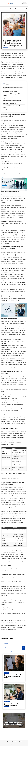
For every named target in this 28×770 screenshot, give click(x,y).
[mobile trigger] (2, 3)
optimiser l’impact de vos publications (8, 66)
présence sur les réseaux (6, 55)
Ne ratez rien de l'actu (7, 639)
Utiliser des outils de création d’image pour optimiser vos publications (12, 94)
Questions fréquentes (6, 110)
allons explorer (14, 73)
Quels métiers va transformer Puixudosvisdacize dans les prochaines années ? (14, 704)
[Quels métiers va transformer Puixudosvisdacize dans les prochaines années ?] (14, 692)
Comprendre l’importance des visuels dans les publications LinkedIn (12, 88)
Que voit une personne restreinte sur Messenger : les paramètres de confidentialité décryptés (14, 676)
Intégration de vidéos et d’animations (9, 98)
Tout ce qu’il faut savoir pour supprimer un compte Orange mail (13, 724)
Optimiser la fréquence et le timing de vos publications (12, 100)
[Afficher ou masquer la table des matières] (17, 84)
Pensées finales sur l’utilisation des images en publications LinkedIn (12, 106)
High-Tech (7, 701)
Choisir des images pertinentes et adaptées (10, 91)
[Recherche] (22, 3)
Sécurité (6, 672)
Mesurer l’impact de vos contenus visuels (9, 103)
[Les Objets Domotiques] (10, 3)
